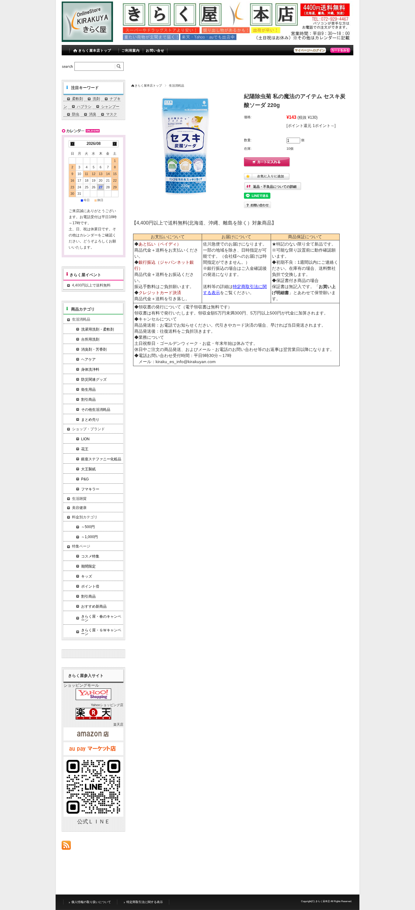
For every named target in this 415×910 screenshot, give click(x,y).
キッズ (86, 576)
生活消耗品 (176, 85)
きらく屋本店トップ (94, 50)
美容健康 (79, 508)
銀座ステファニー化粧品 (101, 459)
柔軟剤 (77, 99)
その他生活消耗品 (95, 409)
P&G (85, 479)
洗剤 (96, 99)
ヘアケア (88, 359)
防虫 (75, 114)
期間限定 (88, 566)
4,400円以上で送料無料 (91, 285)
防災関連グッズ (94, 379)
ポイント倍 (90, 586)
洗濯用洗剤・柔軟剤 (97, 329)
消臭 (92, 114)
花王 (84, 449)
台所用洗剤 (90, 339)
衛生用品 (88, 389)
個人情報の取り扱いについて (91, 902)
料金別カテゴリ (85, 517)
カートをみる (340, 50)
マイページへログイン (310, 50)
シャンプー (110, 107)
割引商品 (88, 399)
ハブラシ (84, 107)
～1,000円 (89, 537)
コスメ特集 (90, 556)
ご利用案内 (131, 50)
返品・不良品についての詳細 (275, 186)
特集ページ (81, 546)
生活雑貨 (79, 498)
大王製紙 (88, 469)
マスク (111, 114)
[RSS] (66, 846)
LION (85, 439)
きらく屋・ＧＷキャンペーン (101, 632)
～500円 (88, 527)
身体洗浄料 (90, 369)
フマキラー (90, 489)
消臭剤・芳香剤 (94, 349)
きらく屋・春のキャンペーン (101, 618)
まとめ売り (90, 419)
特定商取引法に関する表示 (144, 902)
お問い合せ (155, 50)
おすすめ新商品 (94, 606)
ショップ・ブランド (88, 429)
